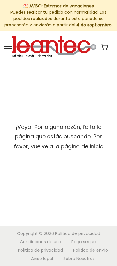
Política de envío (90, 250)
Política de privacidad (77, 233)
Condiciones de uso (40, 242)
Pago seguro (84, 242)
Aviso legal (42, 259)
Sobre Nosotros (79, 259)
